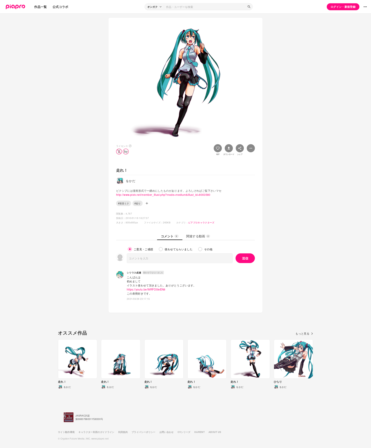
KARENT (199, 432)
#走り (137, 203)
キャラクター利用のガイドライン (96, 432)
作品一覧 (40, 6)
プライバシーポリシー (144, 432)
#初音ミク (123, 203)
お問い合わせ (166, 432)
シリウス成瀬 (134, 272)
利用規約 (123, 432)
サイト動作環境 (66, 432)
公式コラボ (60, 6)
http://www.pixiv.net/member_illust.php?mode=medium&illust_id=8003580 (163, 195)
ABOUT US (214, 432)
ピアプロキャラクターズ (201, 222)
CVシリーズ (184, 432)
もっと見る (302, 333)
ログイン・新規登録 (343, 7)
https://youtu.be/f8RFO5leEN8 (146, 289)
